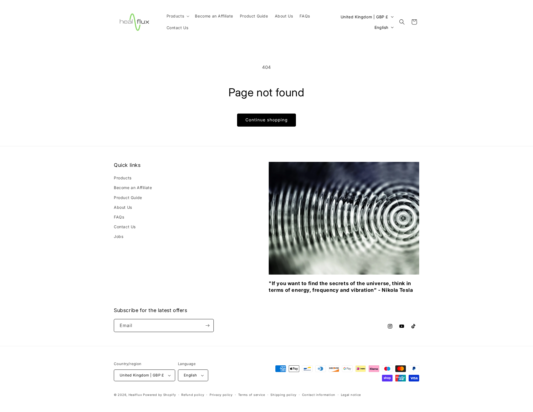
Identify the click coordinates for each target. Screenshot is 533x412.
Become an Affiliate (133, 187)
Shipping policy (283, 395)
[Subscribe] (207, 325)
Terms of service (251, 395)
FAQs (119, 217)
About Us (123, 207)
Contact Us (125, 226)
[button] (177, 16)
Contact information (318, 395)
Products (123, 177)
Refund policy (192, 395)
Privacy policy (221, 395)
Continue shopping (266, 119)
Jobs (118, 236)
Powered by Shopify (159, 395)
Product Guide (128, 197)
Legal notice (351, 395)
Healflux (135, 395)
